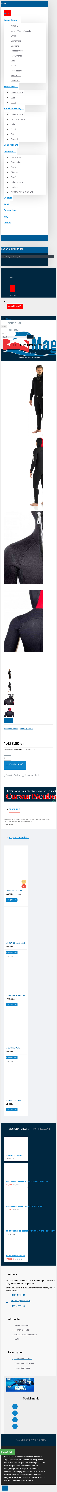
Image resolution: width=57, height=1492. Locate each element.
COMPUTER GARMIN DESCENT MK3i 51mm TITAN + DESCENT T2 (31, 1231)
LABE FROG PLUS (13, 1048)
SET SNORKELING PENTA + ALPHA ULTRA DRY (24, 1206)
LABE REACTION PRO (14, 890)
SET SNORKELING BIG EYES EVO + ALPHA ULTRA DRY (27, 1181)
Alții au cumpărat (19, 837)
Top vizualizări (41, 1129)
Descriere (14, 809)
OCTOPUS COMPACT (14, 1100)
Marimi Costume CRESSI (13, 750)
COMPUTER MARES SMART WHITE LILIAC (16, 995)
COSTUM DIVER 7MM (14, 1155)
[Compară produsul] (12, 903)
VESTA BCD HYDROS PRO (15, 1256)
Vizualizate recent (19, 1129)
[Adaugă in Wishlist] (8, 903)
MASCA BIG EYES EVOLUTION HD (16, 943)
